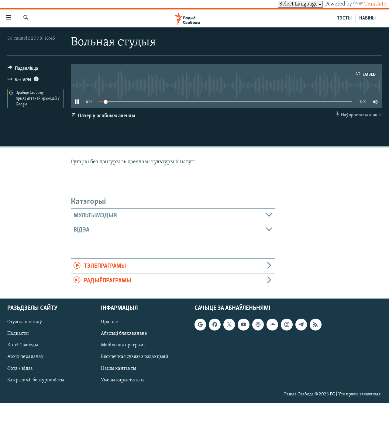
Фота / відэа (20, 368)
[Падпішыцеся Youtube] (243, 324)
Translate (375, 4)
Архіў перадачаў (25, 356)
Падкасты (18, 333)
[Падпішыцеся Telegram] (301, 324)
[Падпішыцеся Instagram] (286, 324)
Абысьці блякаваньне (124, 333)
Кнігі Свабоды (22, 345)
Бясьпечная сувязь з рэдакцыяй (134, 356)
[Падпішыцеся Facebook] (214, 324)
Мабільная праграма (123, 345)
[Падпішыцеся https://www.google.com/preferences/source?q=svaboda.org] (200, 324)
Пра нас (109, 322)
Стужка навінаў (24, 322)
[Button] (23, 70)
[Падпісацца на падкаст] (258, 324)
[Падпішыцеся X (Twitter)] (229, 324)
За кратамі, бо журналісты (35, 380)
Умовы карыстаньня (123, 380)
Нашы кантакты (118, 368)
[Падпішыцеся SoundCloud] (272, 324)
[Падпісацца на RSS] (315, 324)
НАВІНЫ (367, 18)
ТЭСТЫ (344, 18)
